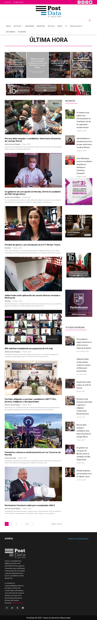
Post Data (8, 248)
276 (27, 524)
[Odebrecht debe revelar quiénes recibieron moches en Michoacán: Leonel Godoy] (37, 65)
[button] (89, 20)
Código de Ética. (17, 603)
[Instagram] (83, 2)
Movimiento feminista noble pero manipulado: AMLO (30, 505)
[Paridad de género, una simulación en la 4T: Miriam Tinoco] (33, 223)
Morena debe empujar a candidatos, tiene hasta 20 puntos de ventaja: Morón (84, 431)
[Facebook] (79, 2)
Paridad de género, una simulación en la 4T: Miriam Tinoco (32, 245)
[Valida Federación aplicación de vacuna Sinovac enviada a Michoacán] (33, 274)
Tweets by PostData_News (78, 539)
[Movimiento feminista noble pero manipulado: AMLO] (33, 484)
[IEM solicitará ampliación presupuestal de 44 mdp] (33, 327)
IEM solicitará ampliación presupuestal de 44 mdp (29, 348)
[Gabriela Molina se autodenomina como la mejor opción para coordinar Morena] (70, 140)
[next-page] (32, 524)
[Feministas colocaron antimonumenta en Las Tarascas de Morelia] (33, 431)
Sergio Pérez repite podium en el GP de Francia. (84, 385)
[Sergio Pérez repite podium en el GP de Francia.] (59, 65)
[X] (86, 2)
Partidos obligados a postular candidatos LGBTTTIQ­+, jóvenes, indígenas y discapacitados (31, 400)
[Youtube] (90, 2)
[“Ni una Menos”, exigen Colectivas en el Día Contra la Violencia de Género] (15, 65)
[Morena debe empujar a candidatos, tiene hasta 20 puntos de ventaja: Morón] (33, 117)
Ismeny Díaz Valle (10, 458)
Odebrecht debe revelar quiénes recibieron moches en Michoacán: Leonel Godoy (83, 365)
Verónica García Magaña (12, 144)
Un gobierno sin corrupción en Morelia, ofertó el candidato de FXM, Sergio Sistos (33, 192)
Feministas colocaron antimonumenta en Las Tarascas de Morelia (33, 453)
